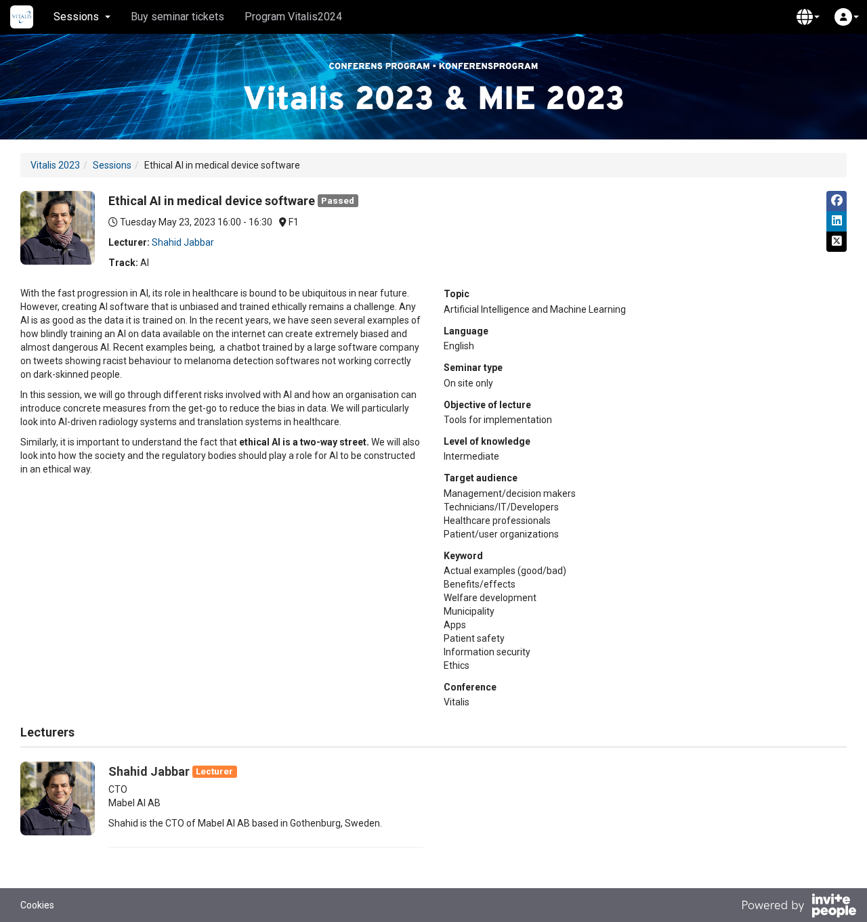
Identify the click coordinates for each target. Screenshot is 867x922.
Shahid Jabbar (183, 242)
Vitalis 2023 (55, 165)
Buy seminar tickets (177, 16)
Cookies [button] (37, 905)
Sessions (112, 165)
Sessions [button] (76, 16)
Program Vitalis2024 (293, 16)
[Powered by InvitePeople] (798, 907)
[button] (808, 17)
